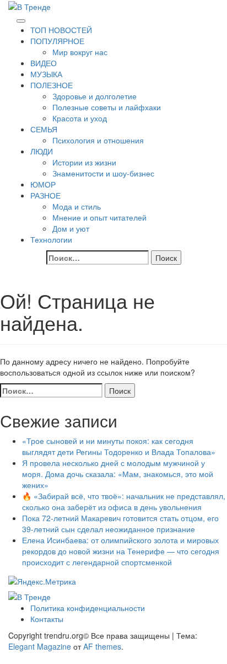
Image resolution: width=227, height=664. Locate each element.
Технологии (51, 239)
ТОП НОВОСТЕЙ (61, 29)
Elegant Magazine (39, 646)
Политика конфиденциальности (87, 607)
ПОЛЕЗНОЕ (51, 84)
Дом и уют (70, 228)
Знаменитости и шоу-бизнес (103, 173)
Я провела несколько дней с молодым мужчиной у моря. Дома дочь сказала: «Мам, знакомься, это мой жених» (117, 473)
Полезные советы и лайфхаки (106, 107)
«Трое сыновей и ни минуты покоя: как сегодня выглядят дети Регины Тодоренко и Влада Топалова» (118, 446)
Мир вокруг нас (79, 51)
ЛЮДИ (41, 151)
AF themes (102, 646)
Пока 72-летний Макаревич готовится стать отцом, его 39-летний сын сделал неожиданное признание (120, 523)
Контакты (46, 618)
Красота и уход (79, 118)
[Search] (11, 17)
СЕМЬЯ (43, 129)
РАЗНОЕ (45, 195)
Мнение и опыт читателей (99, 217)
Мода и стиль (76, 206)
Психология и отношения (98, 140)
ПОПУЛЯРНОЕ (57, 40)
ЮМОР (43, 184)
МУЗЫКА (46, 73)
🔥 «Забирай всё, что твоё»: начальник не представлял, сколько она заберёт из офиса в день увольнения (123, 501)
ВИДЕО (43, 62)
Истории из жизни (84, 162)
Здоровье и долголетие (94, 95)
